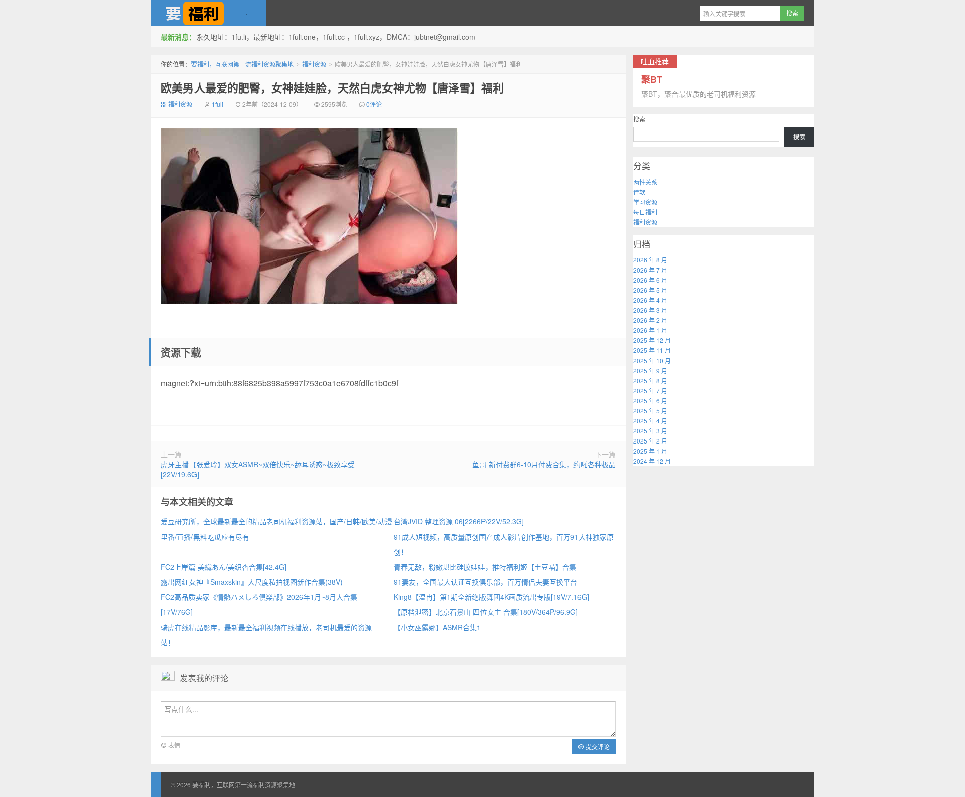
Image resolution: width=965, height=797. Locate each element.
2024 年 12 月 (652, 461)
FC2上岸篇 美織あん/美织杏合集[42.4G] (223, 567)
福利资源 (314, 64)
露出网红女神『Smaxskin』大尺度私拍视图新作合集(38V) (252, 582)
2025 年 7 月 (650, 390)
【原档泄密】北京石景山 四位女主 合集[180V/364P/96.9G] (486, 612)
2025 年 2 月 (650, 440)
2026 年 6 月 (650, 280)
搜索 (639, 119)
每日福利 (645, 212)
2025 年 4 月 (650, 420)
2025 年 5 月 (650, 410)
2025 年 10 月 (652, 360)
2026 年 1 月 (650, 330)
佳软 (639, 192)
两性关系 (645, 182)
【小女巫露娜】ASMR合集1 (437, 627)
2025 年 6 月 (650, 400)
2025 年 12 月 (652, 340)
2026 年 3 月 (650, 310)
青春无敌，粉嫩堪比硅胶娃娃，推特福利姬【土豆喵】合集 (485, 567)
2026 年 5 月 (650, 290)
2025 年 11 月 (652, 350)
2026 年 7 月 (650, 269)
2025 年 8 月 (650, 380)
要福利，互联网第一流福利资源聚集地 (208, 13)
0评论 (374, 104)
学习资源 (645, 202)
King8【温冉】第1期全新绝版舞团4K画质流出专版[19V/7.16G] (491, 597)
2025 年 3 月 (650, 430)
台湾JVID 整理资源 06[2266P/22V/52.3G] (459, 521)
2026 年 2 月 (650, 320)
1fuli (217, 104)
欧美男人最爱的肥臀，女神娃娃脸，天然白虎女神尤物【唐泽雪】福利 (332, 87)
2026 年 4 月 (650, 300)
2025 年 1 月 (650, 451)
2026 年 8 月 (650, 259)
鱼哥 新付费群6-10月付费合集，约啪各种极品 (544, 464)
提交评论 (597, 746)
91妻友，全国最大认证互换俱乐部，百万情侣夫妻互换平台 (485, 582)
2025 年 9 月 (650, 370)
